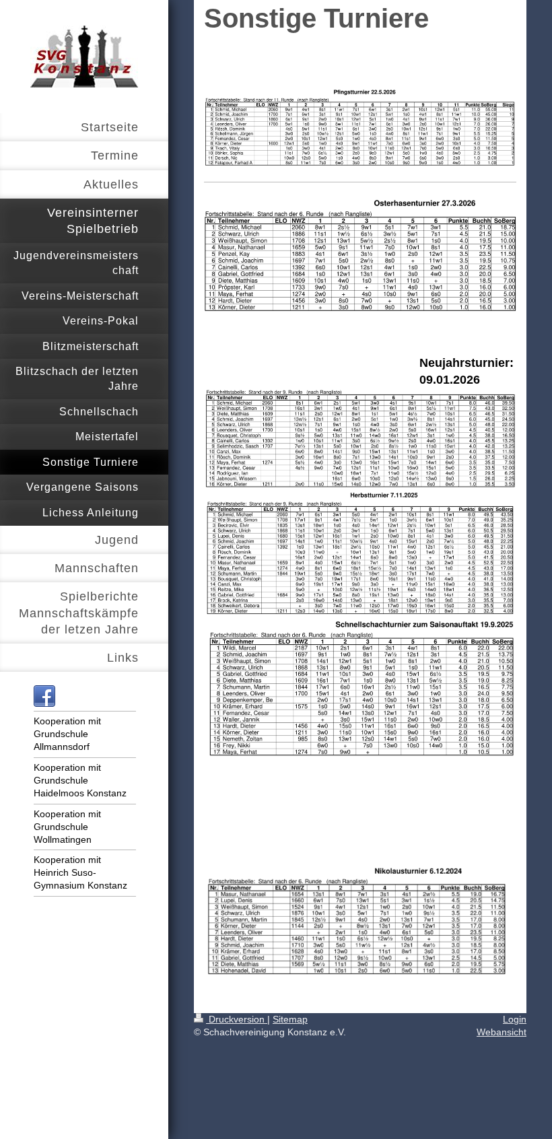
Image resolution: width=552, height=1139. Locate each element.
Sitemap (290, 1019)
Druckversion (236, 1019)
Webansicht (501, 1032)
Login (514, 1019)
